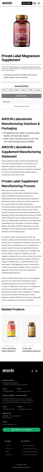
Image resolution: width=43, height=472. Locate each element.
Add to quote (21, 96)
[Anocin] (7, 3)
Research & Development (30, 451)
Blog (8, 451)
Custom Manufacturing (29, 448)
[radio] (4, 90)
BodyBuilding (8, 346)
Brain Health (28, 346)
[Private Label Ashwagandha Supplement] (31, 329)
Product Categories (28, 445)
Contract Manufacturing (30, 454)
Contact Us (10, 454)
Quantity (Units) (21, 86)
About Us (9, 448)
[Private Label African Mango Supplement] (11, 329)
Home (8, 445)
